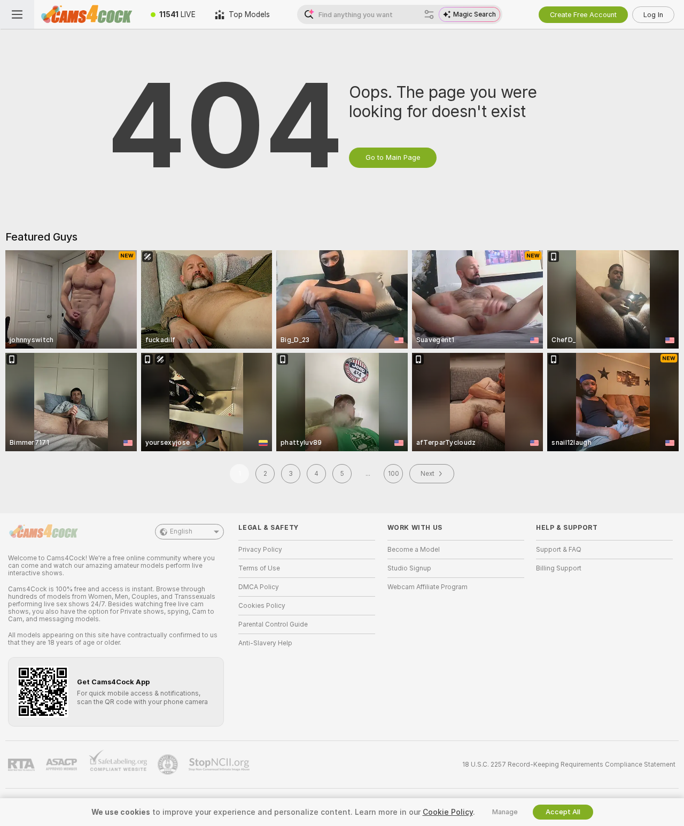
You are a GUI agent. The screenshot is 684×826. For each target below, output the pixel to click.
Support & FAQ (558, 549)
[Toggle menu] (17, 14)
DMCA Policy (258, 587)
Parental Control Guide (273, 624)
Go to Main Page (393, 157)
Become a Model (413, 549)
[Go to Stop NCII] (220, 764)
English (181, 531)
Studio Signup (409, 568)
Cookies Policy (261, 605)
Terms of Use (259, 568)
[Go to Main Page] (87, 14)
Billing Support (558, 568)
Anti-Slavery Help (265, 643)
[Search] (429, 14)
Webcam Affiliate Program (427, 587)
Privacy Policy (260, 549)
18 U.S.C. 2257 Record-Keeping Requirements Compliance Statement (568, 764)
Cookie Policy (448, 812)
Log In (653, 15)
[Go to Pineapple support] (169, 764)
